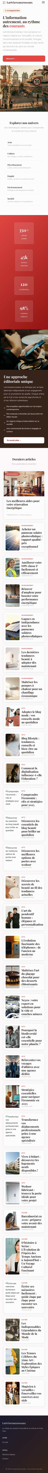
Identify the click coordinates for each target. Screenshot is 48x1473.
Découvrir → (11, 58)
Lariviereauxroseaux (17, 2)
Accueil (5, 1442)
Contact (5, 1459)
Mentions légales (8, 1454)
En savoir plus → (14, 440)
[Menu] (43, 2)
